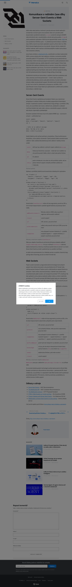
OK (49, 301)
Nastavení (41, 301)
